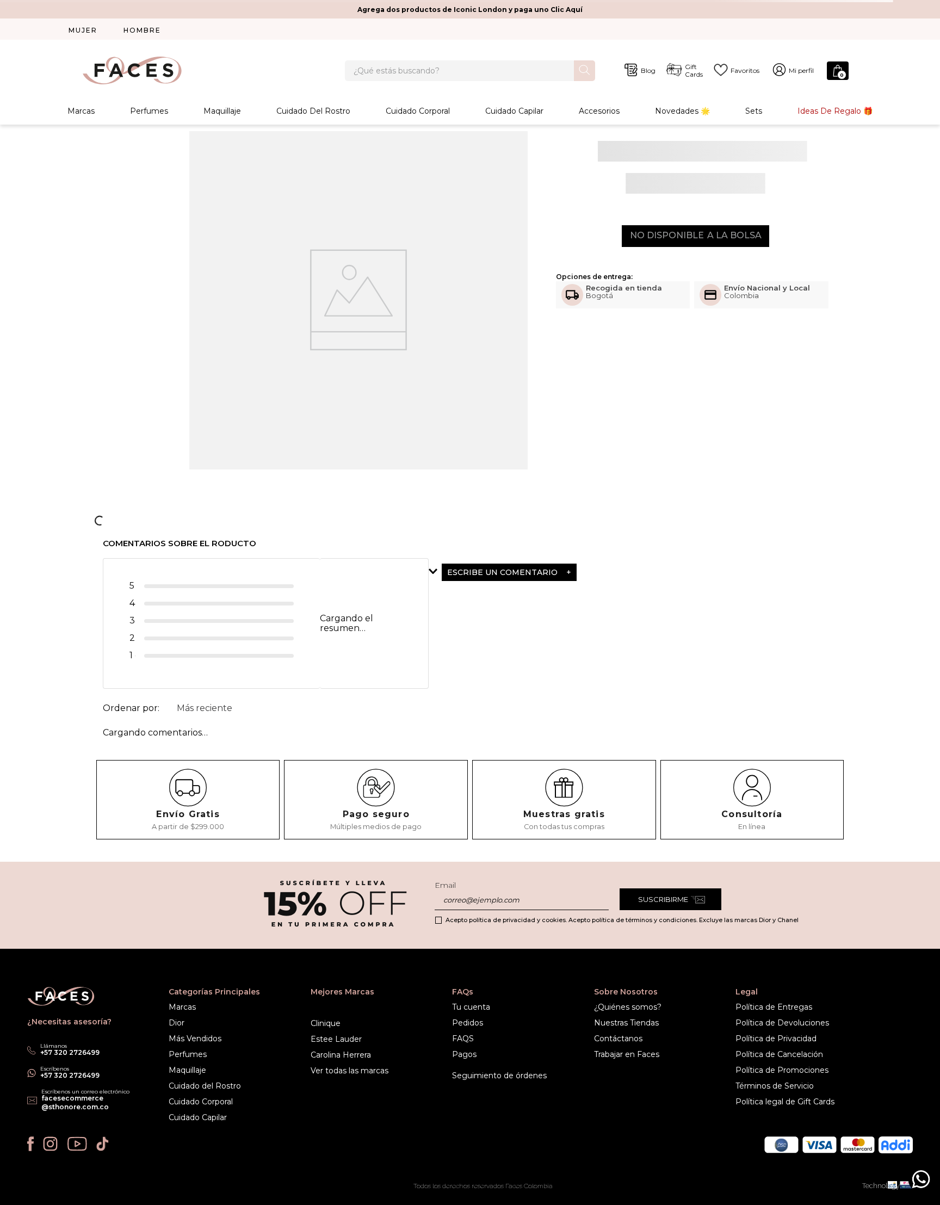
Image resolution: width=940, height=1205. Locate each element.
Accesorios (599, 111)
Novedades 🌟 (682, 111)
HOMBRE (142, 30)
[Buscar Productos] (584, 69)
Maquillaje (222, 111)
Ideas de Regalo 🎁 (835, 111)
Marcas (81, 111)
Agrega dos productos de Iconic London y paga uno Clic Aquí (470, 9)
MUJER (83, 30)
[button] (535, 572)
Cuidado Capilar (514, 111)
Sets (753, 111)
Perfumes (149, 111)
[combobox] (470, 70)
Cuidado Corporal (418, 111)
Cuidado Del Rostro (313, 111)
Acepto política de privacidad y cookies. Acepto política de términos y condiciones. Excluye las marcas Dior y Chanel (622, 920)
